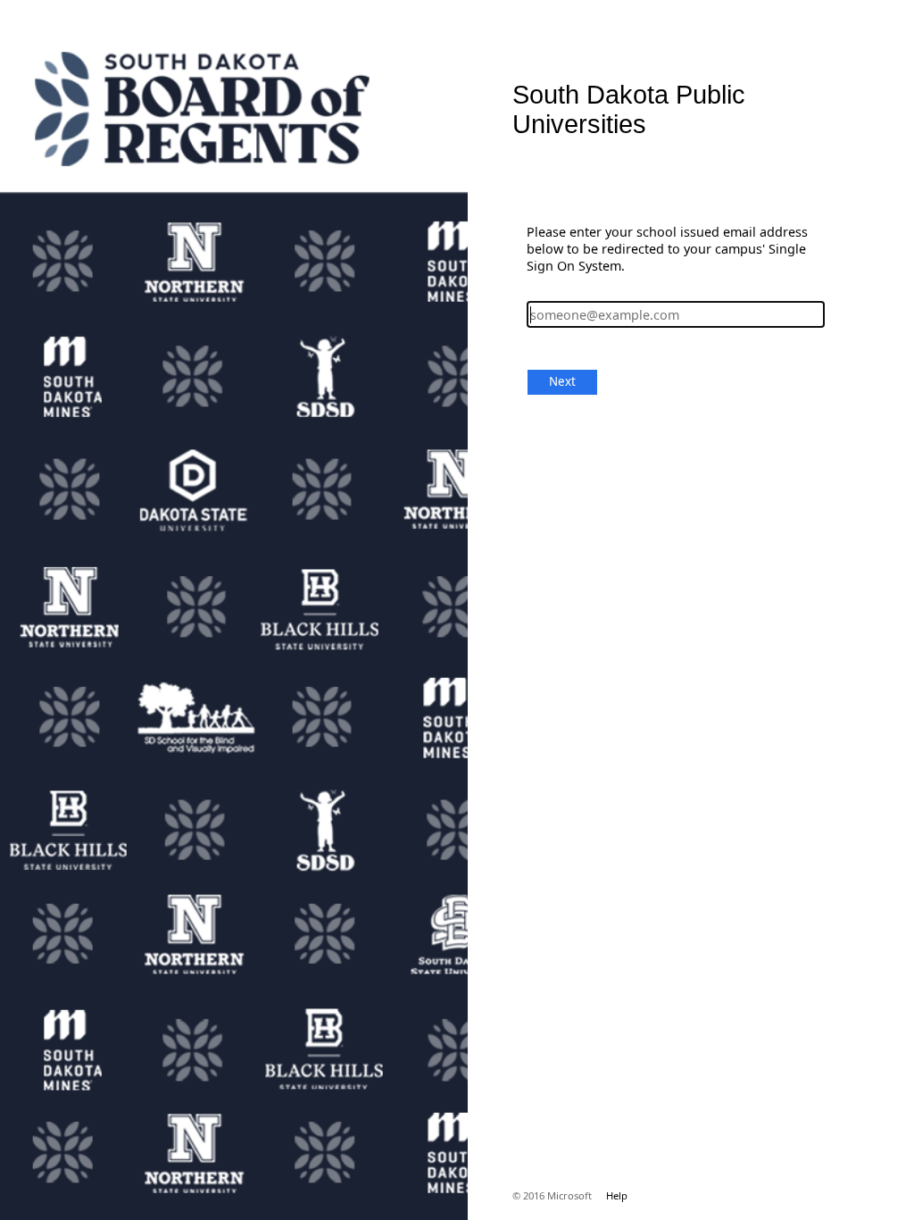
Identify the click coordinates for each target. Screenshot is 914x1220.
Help (616, 1195)
